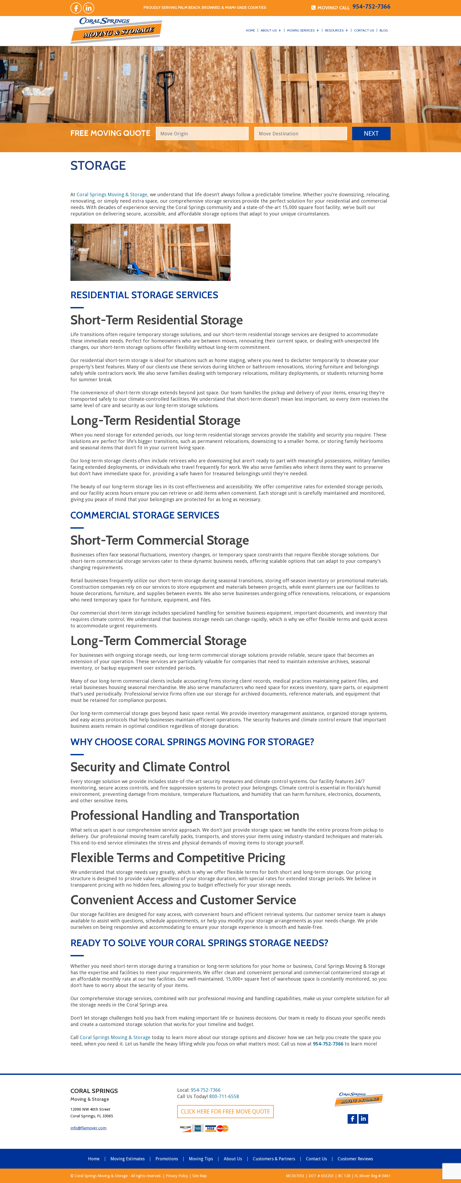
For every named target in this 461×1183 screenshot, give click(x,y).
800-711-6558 (224, 1096)
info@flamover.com (88, 1128)
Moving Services (301, 30)
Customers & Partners (274, 1159)
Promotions (167, 1159)
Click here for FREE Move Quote (225, 1111)
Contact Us (364, 30)
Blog (384, 30)
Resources (334, 30)
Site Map (199, 1176)
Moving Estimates (127, 1159)
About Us (269, 30)
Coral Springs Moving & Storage (112, 194)
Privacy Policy (177, 1176)
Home (250, 30)
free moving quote (110, 132)
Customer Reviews (355, 1159)
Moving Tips (201, 1159)
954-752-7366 (371, 6)
